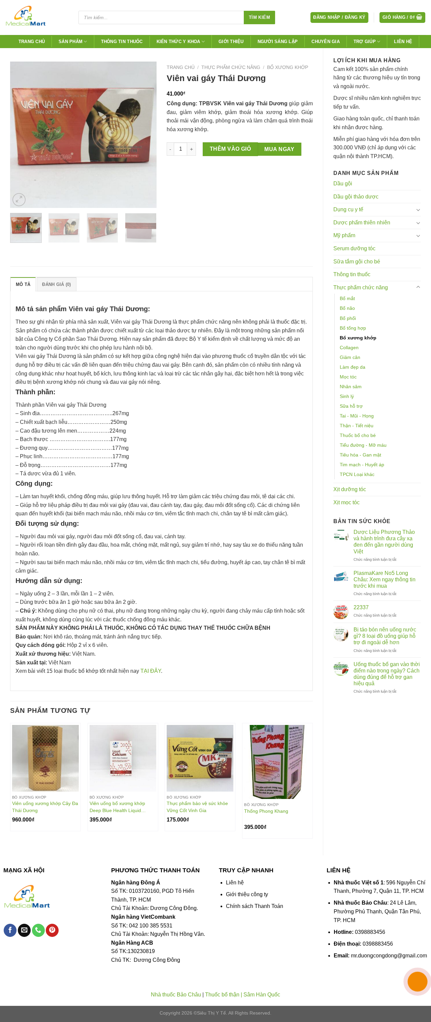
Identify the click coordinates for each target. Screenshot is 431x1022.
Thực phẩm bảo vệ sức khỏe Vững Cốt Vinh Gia (197, 807)
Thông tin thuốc (122, 41)
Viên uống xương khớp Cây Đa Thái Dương (45, 807)
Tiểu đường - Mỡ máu (363, 445)
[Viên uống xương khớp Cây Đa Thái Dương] (45, 758)
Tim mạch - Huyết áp (362, 464)
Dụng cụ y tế (348, 209)
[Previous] (21, 134)
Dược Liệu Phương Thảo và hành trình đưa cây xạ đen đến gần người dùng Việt (384, 541)
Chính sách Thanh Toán (254, 906)
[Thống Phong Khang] (277, 762)
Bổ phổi (348, 318)
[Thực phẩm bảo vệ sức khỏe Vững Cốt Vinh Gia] (200, 758)
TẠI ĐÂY (150, 671)
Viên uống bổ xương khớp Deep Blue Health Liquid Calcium (117, 807)
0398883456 (370, 932)
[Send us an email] (24, 930)
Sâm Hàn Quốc (261, 994)
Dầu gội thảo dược (355, 196)
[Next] (145, 134)
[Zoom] (19, 199)
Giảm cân (350, 357)
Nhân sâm (351, 386)
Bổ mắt (347, 298)
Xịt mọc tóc (346, 502)
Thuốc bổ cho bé (358, 435)
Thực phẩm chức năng (360, 287)
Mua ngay (279, 149)
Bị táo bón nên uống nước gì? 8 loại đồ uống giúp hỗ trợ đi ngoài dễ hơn (385, 636)
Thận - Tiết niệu (356, 425)
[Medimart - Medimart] (36, 17)
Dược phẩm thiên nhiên (361, 222)
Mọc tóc (348, 376)
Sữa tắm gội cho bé (356, 261)
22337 (361, 607)
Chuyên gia (325, 41)
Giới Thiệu (231, 41)
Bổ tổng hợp (353, 328)
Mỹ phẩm (344, 235)
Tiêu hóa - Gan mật (360, 455)
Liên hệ (403, 41)
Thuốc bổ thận (222, 994)
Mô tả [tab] (23, 284)
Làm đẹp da (352, 367)
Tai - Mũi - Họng (357, 415)
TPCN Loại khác (357, 474)
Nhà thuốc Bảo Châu (176, 994)
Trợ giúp (365, 41)
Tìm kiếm (259, 17)
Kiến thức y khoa (178, 41)
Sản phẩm (70, 41)
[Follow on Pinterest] (52, 930)
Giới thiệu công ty (247, 894)
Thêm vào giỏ (230, 149)
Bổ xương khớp (358, 337)
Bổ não (347, 308)
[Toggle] (418, 210)
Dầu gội (342, 183)
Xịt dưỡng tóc (349, 489)
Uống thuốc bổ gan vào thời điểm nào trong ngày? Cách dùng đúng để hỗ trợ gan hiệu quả (387, 674)
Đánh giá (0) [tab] (56, 284)
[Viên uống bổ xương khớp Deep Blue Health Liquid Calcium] (123, 758)
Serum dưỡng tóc (354, 248)
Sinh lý (347, 396)
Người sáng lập (278, 41)
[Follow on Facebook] (10, 930)
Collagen (349, 347)
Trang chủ (32, 41)
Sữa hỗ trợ (351, 406)
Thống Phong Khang (266, 811)
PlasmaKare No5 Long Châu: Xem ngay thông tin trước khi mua (385, 579)
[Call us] (38, 930)
